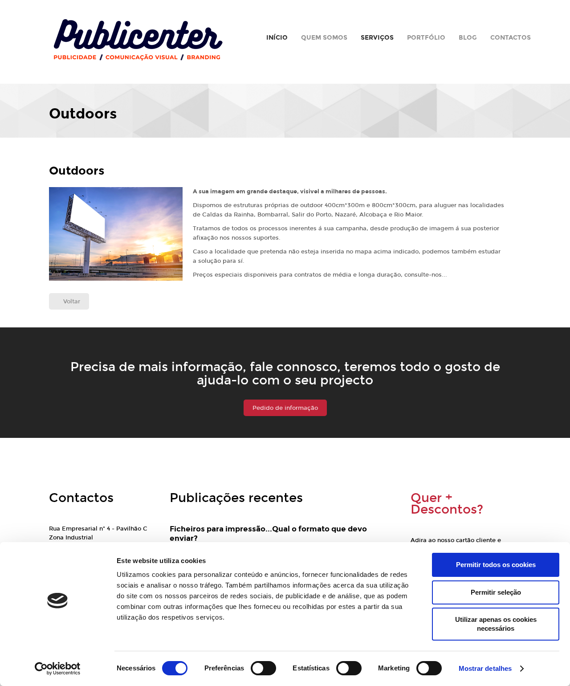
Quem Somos (324, 37)
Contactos (510, 37)
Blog (468, 37)
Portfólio (426, 37)
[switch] (263, 668)
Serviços (377, 37)
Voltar (71, 301)
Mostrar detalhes (485, 668)
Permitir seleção (496, 592)
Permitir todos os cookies (496, 564)
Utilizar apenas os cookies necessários (496, 624)
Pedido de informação (285, 408)
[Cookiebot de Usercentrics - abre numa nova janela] (58, 668)
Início (277, 37)
